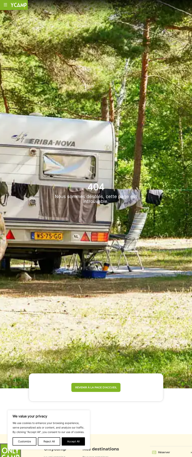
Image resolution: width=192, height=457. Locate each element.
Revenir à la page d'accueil (96, 387)
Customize (24, 441)
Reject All (49, 441)
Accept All (73, 441)
